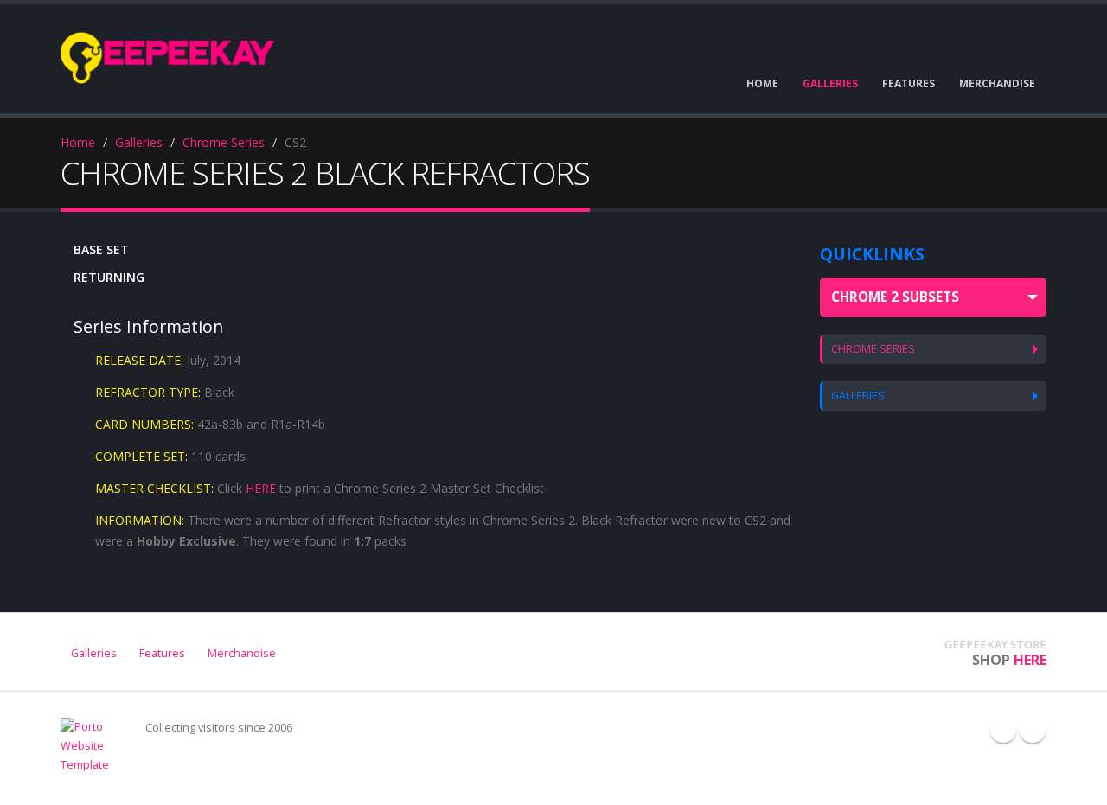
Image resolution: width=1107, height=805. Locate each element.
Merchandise (242, 653)
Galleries (139, 142)
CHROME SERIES (873, 349)
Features (162, 653)
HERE (261, 488)
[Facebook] (1003, 730)
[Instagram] (1033, 730)
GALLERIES (858, 395)
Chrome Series (223, 142)
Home (78, 142)
